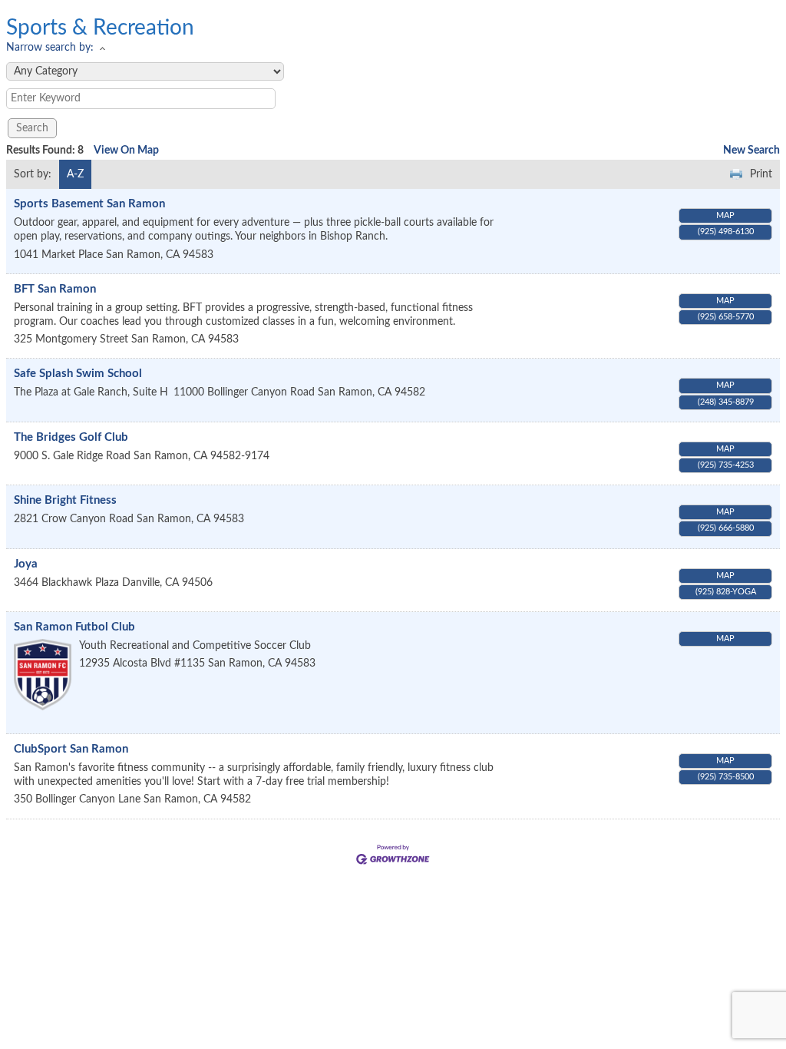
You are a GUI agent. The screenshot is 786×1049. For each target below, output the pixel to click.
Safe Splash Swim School (78, 373)
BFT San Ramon (55, 289)
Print (761, 174)
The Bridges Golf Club (71, 437)
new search (751, 150)
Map (725, 215)
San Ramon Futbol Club (74, 627)
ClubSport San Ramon (71, 749)
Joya (26, 564)
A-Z (75, 174)
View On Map (126, 150)
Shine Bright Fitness (65, 500)
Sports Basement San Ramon (89, 204)
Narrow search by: (50, 47)
